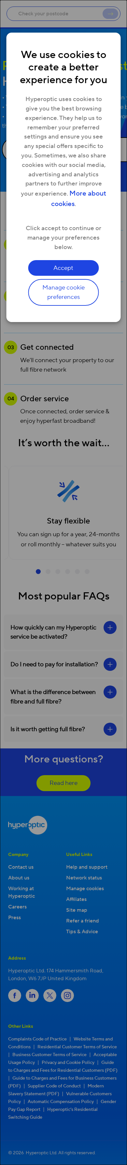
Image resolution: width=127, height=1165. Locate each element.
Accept (63, 268)
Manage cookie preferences (63, 292)
